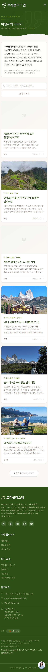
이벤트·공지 (5, 549)
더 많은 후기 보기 (24, 473)
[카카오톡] (24, 523)
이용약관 (4, 574)
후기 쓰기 (25, 93)
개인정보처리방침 (8, 578)
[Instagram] (3, 523)
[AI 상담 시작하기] (41, 665)
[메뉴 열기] (45, 5)
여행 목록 (5, 541)
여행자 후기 (5, 545)
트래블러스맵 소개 (8, 565)
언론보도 (4, 569)
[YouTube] (17, 523)
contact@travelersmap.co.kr (15, 598)
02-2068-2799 (11, 602)
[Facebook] (10, 523)
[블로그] (31, 523)
